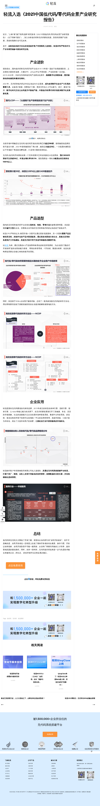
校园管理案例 (81, 53)
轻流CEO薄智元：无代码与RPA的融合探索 (80, 698)
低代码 (9, 618)
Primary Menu (6, 5)
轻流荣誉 (21, 618)
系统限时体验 (82, 92)
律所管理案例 (81, 65)
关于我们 (79, 791)
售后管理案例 (81, 69)
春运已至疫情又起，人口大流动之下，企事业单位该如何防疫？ (23, 698)
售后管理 (53, 773)
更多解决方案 (54, 778)
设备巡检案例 (81, 56)
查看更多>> (80, 72)
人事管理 (53, 768)
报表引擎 (30, 771)
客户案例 (7, 763)
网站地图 (89, 791)
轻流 (55, 26)
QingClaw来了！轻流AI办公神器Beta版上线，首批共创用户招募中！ (61, 679)
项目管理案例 (81, 47)
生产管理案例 (81, 43)
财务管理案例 (81, 50)
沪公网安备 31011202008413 (33, 791)
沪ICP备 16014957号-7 (21, 791)
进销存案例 (80, 40)
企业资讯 (7, 771)
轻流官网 (7, 778)
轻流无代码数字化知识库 (57, 793)
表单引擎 (30, 763)
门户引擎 (30, 768)
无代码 (15, 618)
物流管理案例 (81, 62)
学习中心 (7, 773)
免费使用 (97, 557)
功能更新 (7, 776)
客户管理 (53, 776)
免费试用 (84, 791)
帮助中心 (44, 793)
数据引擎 (30, 773)
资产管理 (53, 771)
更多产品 (30, 778)
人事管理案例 (81, 59)
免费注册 (92, 92)
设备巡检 (53, 763)
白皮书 (7, 768)
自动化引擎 (31, 776)
